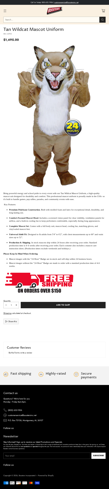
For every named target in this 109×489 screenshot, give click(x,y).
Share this (12, 321)
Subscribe (98, 455)
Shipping (7, 313)
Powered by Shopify (46, 475)
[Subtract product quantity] (6, 305)
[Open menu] (5, 11)
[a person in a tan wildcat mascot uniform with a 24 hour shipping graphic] (54, 116)
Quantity (7, 300)
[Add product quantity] (16, 305)
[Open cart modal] (103, 11)
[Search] (102, 20)
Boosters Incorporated (27, 475)
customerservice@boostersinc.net (66, 2)
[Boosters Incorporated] (54, 10)
